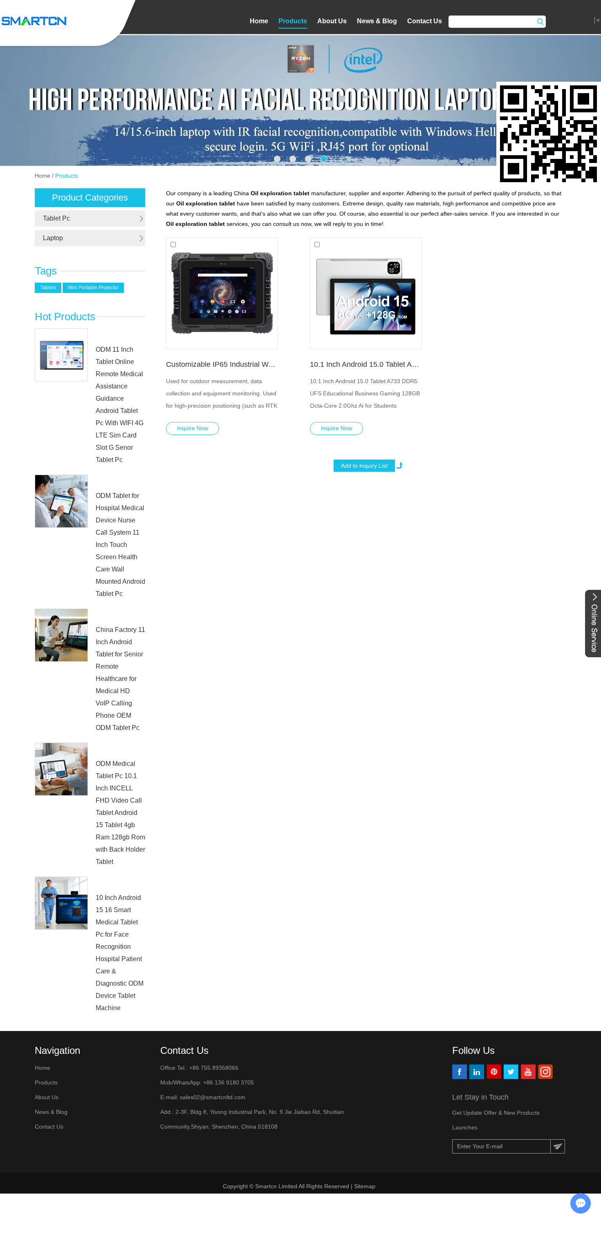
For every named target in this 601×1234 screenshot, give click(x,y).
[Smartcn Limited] (34, 22)
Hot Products (65, 316)
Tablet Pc (56, 218)
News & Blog (377, 21)
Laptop (53, 237)
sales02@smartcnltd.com (212, 1097)
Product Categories (90, 197)
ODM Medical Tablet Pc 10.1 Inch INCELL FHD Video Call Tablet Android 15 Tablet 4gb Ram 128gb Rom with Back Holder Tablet (120, 812)
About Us (332, 21)
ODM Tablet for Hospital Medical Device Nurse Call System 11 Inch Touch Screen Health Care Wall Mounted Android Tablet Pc (120, 544)
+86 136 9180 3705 (228, 1082)
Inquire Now (192, 428)
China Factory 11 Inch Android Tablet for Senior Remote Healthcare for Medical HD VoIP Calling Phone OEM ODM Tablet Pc (120, 678)
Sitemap (365, 1186)
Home (259, 21)
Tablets (48, 287)
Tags (46, 271)
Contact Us (424, 21)
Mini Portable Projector (93, 287)
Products (292, 21)
